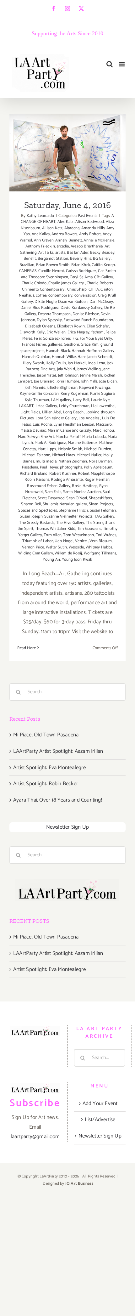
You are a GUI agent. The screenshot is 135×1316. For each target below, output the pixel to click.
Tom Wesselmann (78, 535)
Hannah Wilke (64, 357)
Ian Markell (77, 363)
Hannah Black (58, 351)
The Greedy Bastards (36, 522)
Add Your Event (100, 1103)
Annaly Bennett (68, 240)
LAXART (26, 406)
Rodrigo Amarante (67, 479)
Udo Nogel (64, 541)
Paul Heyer (49, 467)
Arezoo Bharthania (87, 246)
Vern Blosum (100, 541)
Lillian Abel (51, 412)
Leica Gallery (46, 406)
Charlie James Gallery (66, 283)
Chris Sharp (77, 289)
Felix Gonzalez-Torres (52, 338)
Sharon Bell (31, 504)
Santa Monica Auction (82, 492)
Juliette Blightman (62, 387)
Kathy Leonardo (40, 216)
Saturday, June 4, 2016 (68, 145)
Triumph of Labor (37, 541)
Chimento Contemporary (43, 289)
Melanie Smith (70, 449)
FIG (75, 338)
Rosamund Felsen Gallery (48, 486)
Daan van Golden (73, 301)
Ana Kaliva (41, 234)
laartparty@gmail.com (35, 1136)
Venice (81, 541)
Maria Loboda (94, 437)
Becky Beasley (102, 252)
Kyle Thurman (37, 400)
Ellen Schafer (98, 326)
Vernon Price (33, 547)
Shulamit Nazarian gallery (65, 504)
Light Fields (30, 412)
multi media (46, 461)
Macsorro (104, 424)
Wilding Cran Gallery (35, 553)
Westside (76, 547)
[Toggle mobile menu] (122, 64)
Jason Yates (46, 375)
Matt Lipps (47, 449)
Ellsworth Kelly (32, 332)
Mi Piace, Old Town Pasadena (45, 734)
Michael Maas (63, 455)
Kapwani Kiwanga (94, 387)
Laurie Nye (100, 400)
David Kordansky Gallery (82, 307)
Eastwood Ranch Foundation (88, 320)
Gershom (71, 344)
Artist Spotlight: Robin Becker (45, 783)
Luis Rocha (42, 424)
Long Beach (73, 412)
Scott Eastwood (51, 498)
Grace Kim (90, 344)
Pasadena (30, 467)
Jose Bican (108, 381)
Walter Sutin (56, 547)
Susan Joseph (31, 516)
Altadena (72, 228)
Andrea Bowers (64, 234)
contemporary (60, 295)
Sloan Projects (101, 504)
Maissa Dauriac (33, 430)
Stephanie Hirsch (73, 510)
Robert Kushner (62, 473)
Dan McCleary (101, 301)
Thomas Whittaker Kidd (55, 528)
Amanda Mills (93, 228)
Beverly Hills (80, 258)
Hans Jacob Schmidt (95, 357)
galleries (55, 344)
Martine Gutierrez (82, 443)
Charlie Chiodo (34, 283)
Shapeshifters (100, 498)
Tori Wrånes (106, 535)
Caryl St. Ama (81, 277)
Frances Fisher (34, 344)
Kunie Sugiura (102, 393)
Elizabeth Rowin (71, 326)
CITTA (94, 289)
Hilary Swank (32, 363)
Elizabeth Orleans (40, 326)
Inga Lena (96, 363)
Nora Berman (100, 461)
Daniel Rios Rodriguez (39, 307)
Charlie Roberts (100, 283)
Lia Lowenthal (103, 406)
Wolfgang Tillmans (100, 553)
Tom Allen (53, 535)
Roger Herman (97, 479)
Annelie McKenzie (99, 240)
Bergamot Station (53, 258)
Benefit (30, 258)
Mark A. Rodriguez (50, 443)
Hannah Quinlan (36, 357)
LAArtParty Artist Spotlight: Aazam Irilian (58, 751)
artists (60, 252)
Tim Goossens (89, 528)
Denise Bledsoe (86, 314)
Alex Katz (65, 221)
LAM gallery (61, 400)
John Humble (68, 381)
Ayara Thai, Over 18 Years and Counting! (57, 800)
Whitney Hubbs (99, 547)
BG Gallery (102, 258)
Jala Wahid (66, 369)
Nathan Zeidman (72, 461)
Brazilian (27, 265)
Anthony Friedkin (40, 246)
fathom (97, 332)
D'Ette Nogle (45, 301)
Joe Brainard (44, 381)
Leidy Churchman (74, 406)
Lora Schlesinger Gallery (56, 418)
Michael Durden (97, 449)
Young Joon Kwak (77, 559)
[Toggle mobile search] (109, 64)
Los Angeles (89, 418)
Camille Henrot (51, 271)
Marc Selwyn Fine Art (36, 437)
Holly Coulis (56, 363)
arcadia (63, 246)
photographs (71, 467)
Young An (51, 559)
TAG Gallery (104, 516)
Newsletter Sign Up (67, 827)
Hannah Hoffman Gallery (93, 351)
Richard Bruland (34, 473)
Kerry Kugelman (75, 393)
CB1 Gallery (103, 277)
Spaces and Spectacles (37, 510)
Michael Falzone (36, 455)
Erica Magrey (78, 332)
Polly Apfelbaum (98, 467)
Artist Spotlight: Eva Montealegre (49, 767)
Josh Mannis (34, 387)
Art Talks (45, 252)
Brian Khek (80, 265)
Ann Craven (44, 240)
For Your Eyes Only (96, 338)
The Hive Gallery (70, 522)
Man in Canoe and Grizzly (69, 430)
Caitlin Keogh (103, 265)
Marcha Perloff (68, 437)
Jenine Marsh (91, 375)
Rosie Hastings (84, 486)
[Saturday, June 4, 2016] (67, 153)
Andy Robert (90, 234)
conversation (85, 295)
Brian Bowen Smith (52, 265)
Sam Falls (53, 492)
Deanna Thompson (54, 314)
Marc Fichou (103, 430)
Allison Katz (52, 228)
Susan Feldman (103, 510)
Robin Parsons (36, 479)
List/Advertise (100, 1119)
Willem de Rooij (68, 553)
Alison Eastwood (89, 221)
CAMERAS (28, 271)
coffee (41, 295)
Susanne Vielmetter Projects (68, 516)
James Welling (89, 369)
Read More (26, 648)
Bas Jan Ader (77, 252)
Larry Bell (81, 400)
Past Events (87, 216)
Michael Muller (89, 455)
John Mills (89, 381)
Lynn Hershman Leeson (73, 424)
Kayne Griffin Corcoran (39, 393)
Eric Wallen (56, 332)
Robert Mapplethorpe (96, 473)
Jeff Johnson (68, 375)
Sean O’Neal (76, 498)
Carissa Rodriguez (81, 271)
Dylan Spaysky (49, 320)
